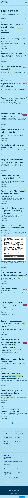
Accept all (14, 259)
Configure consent (14, 256)
